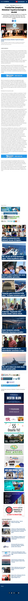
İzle (16, 1)
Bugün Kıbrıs (5, 1)
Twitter (12, 593)
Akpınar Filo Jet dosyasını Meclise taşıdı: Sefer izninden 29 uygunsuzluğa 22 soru (18, 576)
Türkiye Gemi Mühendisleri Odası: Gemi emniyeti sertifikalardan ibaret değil (18, 553)
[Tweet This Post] (15, 21)
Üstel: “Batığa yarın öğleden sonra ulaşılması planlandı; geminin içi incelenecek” (18, 538)
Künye (2, 586)
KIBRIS (7, 5)
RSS (16, 593)
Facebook (9, 593)
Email (19, 593)
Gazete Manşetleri (21, 1)
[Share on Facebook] (13, 21)
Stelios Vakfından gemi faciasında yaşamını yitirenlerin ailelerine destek (18, 568)
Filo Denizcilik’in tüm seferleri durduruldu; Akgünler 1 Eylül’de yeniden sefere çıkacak (17, 545)
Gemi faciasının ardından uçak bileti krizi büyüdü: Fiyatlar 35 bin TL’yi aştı (18, 561)
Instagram (14, 593)
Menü (26, 1)
